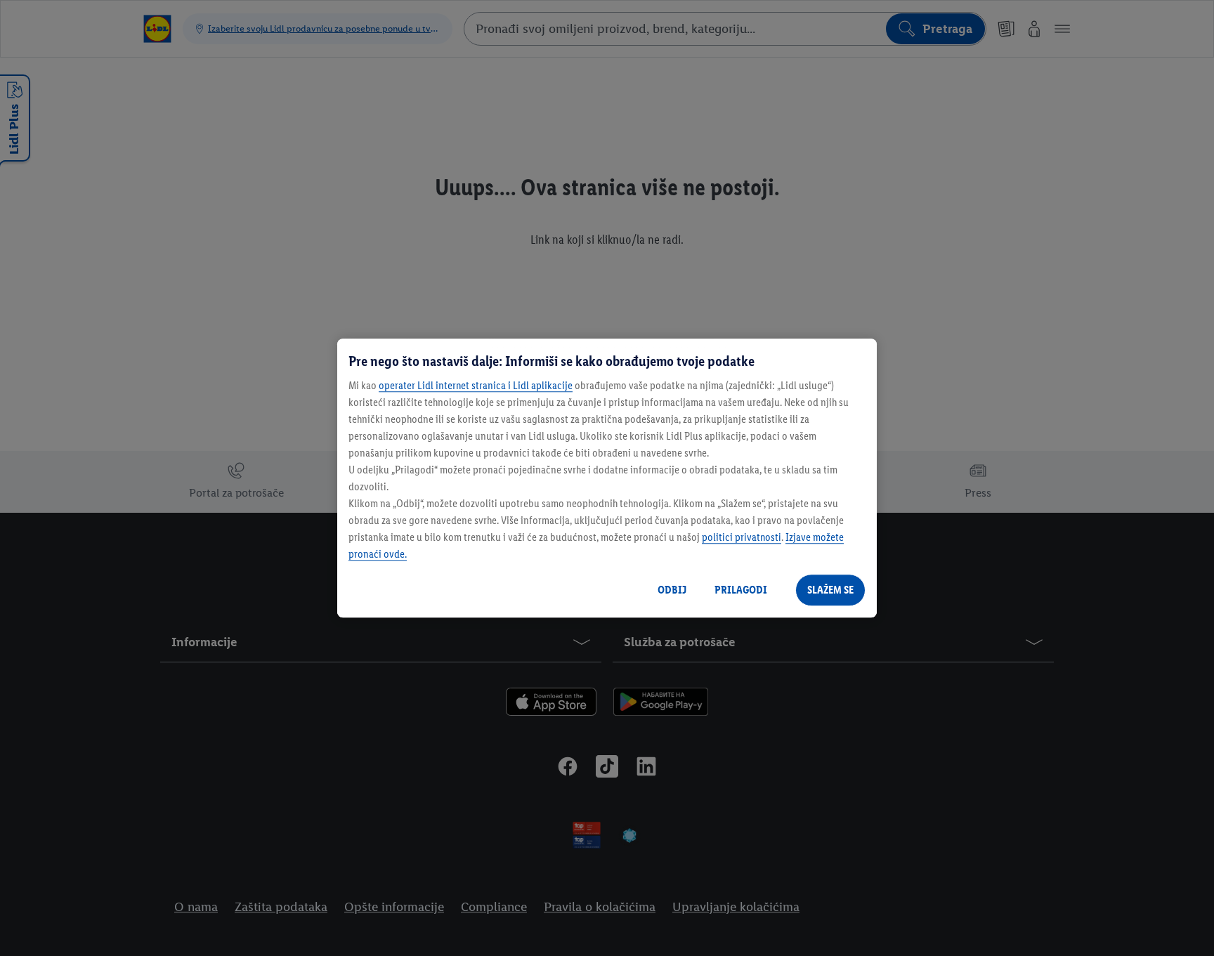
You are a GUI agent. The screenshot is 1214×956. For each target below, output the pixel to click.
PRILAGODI (740, 589)
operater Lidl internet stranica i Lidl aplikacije (476, 385)
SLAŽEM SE (830, 589)
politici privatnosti (741, 537)
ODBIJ (672, 589)
